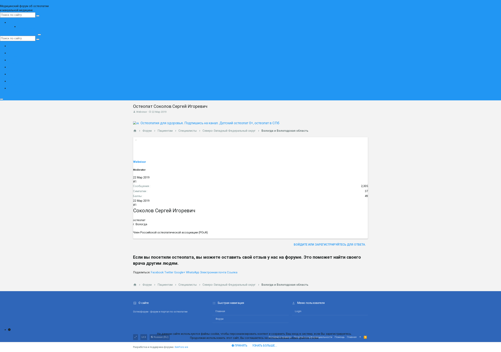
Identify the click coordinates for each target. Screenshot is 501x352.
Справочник (16, 84)
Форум (12, 56)
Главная (13, 49)
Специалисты (17, 91)
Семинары (15, 63)
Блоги (12, 77)
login (298, 311)
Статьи (12, 70)
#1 (135, 181)
